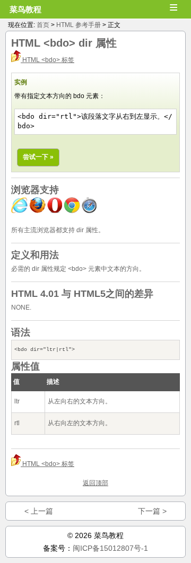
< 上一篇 (38, 511)
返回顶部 (95, 483)
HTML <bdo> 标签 (47, 60)
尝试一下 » (38, 157)
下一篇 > (152, 511)
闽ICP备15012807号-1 (110, 548)
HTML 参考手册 (78, 25)
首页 (43, 25)
